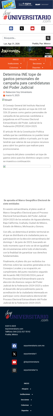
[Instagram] (43, 28)
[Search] (48, 38)
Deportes (36, 67)
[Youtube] (33, 28)
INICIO (16, 59)
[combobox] (24, 38)
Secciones (37, 63)
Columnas (14, 67)
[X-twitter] (22, 28)
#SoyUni (33, 59)
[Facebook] (11, 28)
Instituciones (13, 63)
